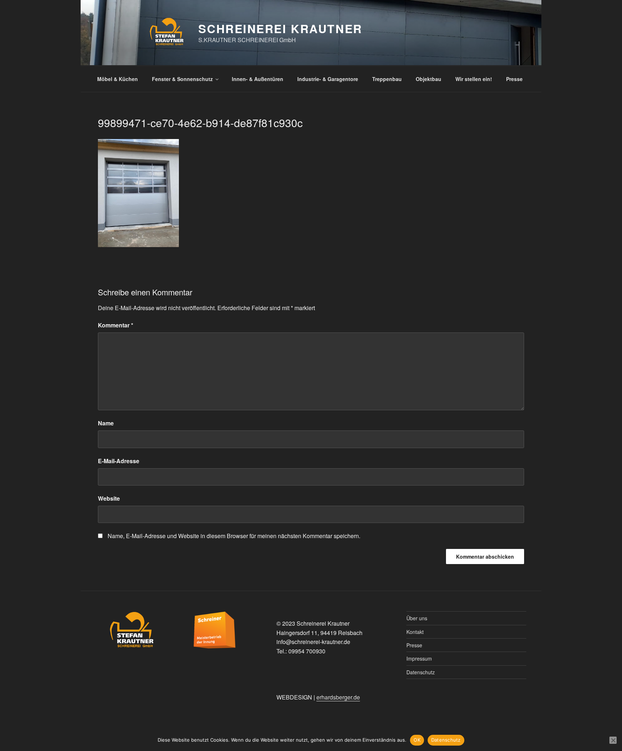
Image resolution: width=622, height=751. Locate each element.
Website (109, 498)
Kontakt (415, 631)
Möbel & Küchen (117, 78)
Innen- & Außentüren (257, 78)
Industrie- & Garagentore (327, 78)
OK (417, 740)
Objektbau (428, 78)
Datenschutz (420, 672)
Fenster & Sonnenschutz (182, 78)
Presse (514, 78)
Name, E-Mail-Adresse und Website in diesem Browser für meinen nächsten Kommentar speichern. (234, 536)
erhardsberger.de (338, 697)
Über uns (416, 618)
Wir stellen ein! (473, 78)
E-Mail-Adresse (118, 461)
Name (106, 423)
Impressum (419, 658)
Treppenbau (387, 78)
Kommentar (115, 325)
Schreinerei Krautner (280, 28)
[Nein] (613, 740)
